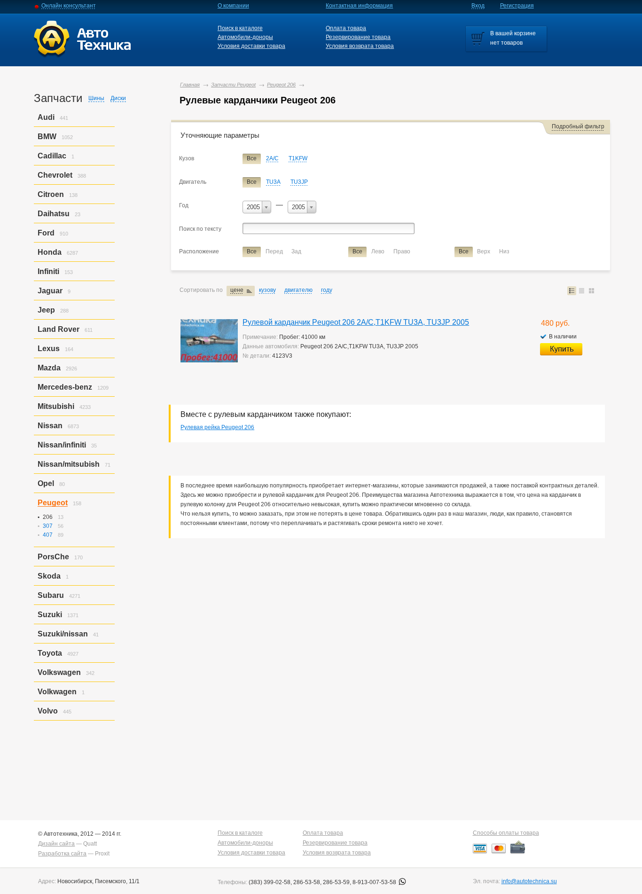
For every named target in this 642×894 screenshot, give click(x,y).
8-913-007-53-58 (375, 882)
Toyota (50, 653)
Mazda (49, 368)
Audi (46, 117)
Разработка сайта (62, 853)
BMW (47, 137)
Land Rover (58, 329)
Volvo (48, 711)
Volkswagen (59, 672)
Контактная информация (359, 5)
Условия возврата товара (360, 46)
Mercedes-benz (65, 387)
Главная (190, 84)
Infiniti (48, 271)
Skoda (49, 576)
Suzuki (50, 615)
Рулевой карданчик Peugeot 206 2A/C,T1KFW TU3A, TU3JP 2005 (356, 322)
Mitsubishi (56, 406)
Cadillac (52, 156)
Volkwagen (57, 692)
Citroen (51, 194)
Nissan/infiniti (62, 445)
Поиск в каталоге (240, 28)
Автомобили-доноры (245, 37)
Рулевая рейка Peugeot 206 (217, 427)
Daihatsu (54, 214)
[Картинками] (591, 290)
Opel (46, 483)
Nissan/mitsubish (69, 464)
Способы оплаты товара (506, 833)
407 (48, 535)
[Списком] (571, 290)
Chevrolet (55, 175)
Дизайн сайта (56, 843)
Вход (478, 5)
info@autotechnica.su (529, 881)
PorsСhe (53, 557)
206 (48, 517)
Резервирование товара (358, 37)
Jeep (46, 310)
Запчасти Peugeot (233, 84)
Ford (46, 233)
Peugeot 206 (281, 84)
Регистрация (517, 5)
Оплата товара (346, 28)
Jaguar (50, 291)
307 (48, 526)
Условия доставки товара (251, 46)
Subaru (51, 595)
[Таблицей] (581, 290)
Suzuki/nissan (63, 634)
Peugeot (53, 503)
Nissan (50, 426)
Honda (50, 252)
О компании (233, 5)
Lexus (49, 349)
